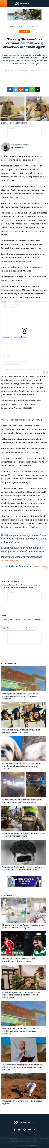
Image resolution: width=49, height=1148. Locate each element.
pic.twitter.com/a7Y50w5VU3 (13, 560)
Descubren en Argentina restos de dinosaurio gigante (23, 1102)
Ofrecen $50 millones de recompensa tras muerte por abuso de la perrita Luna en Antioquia (21, 766)
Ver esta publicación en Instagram (16, 337)
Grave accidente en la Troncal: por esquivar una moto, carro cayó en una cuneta (22, 801)
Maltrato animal (8, 619)
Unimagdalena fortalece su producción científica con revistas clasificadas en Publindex (20, 696)
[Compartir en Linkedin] (26, 89)
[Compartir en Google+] (21, 89)
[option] (24, 110)
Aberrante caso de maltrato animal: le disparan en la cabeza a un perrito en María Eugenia (24, 586)
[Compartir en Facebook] (10, 89)
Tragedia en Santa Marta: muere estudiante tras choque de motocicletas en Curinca (22, 868)
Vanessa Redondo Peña (20, 145)
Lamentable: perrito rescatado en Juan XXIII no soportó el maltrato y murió (23, 834)
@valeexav (19, 147)
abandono (37, 619)
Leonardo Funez (31, 1146)
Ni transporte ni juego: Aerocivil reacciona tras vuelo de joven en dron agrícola (23, 926)
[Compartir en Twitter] (15, 89)
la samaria (24, 31)
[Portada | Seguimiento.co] (24, 1122)
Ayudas (18, 619)
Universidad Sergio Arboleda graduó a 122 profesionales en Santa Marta (21, 731)
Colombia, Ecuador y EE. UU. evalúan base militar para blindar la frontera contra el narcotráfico (21, 995)
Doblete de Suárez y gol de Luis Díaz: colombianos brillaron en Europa (18, 959)
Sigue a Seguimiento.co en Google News (21, 628)
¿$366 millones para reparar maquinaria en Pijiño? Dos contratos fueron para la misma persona (22, 1067)
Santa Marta (27, 619)
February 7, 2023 (39, 566)
